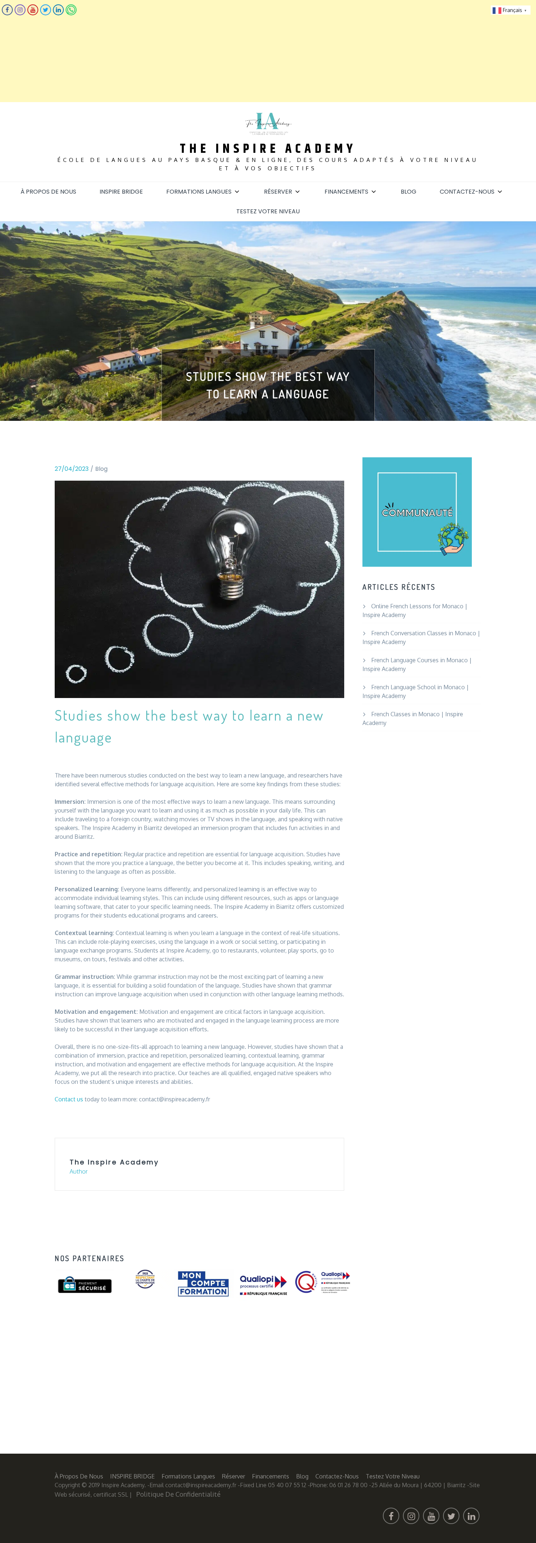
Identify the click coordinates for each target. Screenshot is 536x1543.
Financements (346, 191)
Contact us (69, 1099)
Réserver (278, 191)
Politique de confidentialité (178, 1494)
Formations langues (199, 191)
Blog (408, 191)
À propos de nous (48, 191)
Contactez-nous (467, 191)
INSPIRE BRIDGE (121, 191)
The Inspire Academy (268, 149)
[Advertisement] (219, 51)
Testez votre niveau (268, 211)
